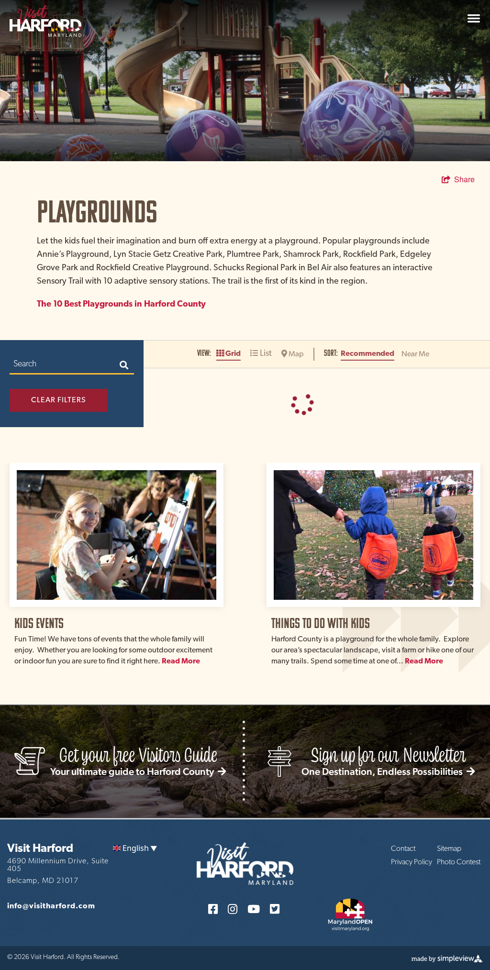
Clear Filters (58, 400)
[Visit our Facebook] (213, 908)
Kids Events (39, 623)
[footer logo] (245, 862)
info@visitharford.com (51, 906)
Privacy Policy (411, 862)
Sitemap (449, 849)
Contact (403, 849)
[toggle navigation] (473, 18)
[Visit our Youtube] (253, 908)
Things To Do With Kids (320, 623)
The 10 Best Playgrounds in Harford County (121, 304)
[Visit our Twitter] (274, 908)
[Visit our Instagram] (232, 908)
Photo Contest (458, 862)
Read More (181, 661)
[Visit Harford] (45, 19)
